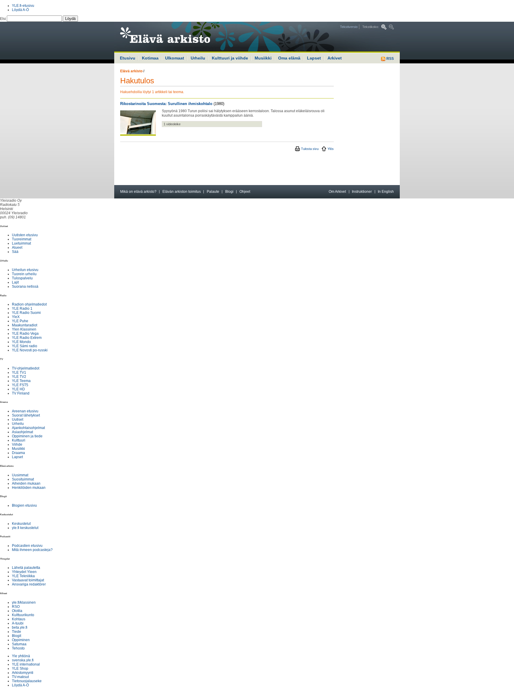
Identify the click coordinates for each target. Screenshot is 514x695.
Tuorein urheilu (24, 274)
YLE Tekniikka (23, 576)
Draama (18, 453)
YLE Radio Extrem (27, 338)
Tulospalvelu (22, 278)
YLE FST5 (20, 385)
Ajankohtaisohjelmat (28, 428)
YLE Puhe (20, 321)
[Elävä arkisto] (181, 36)
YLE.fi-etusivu (23, 6)
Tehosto (18, 648)
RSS (390, 59)
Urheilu (198, 58)
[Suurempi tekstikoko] (383, 26)
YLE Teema (21, 381)
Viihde (17, 444)
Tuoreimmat (21, 239)
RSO (16, 607)
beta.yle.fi (19, 627)
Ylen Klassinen (24, 329)
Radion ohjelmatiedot (29, 304)
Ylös (330, 149)
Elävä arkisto (131, 71)
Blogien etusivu (24, 505)
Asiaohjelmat (22, 432)
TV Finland (20, 393)
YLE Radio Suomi (26, 313)
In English (386, 192)
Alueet (17, 247)
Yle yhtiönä (21, 656)
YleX (16, 317)
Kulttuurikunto (23, 615)
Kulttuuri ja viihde (230, 58)
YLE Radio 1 (22, 308)
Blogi (229, 192)
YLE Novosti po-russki (30, 350)
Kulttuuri (18, 440)
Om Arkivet (337, 192)
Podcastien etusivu (27, 546)
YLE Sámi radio (24, 346)
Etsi (3, 19)
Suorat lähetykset (26, 415)
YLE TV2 (19, 377)
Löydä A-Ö (20, 10)
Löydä (70, 18)
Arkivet (334, 58)
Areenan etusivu (25, 411)
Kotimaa (150, 58)
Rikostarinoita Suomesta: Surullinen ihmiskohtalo (166, 103)
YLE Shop (20, 668)
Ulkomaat (174, 58)
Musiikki (263, 58)
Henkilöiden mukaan (29, 488)
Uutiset (17, 419)
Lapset (314, 58)
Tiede (16, 632)
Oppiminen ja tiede (27, 436)
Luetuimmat (21, 243)
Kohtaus (18, 619)
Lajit (15, 282)
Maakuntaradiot (24, 325)
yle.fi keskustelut (25, 528)
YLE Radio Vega (25, 333)
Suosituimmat (23, 479)
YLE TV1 (19, 372)
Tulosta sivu (310, 149)
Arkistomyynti (22, 673)
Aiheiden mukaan (26, 483)
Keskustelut (21, 524)
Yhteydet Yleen (24, 572)
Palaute (213, 192)
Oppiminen (21, 640)
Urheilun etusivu (25, 270)
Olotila (17, 611)
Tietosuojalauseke (27, 681)
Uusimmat (20, 475)
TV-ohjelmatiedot (25, 368)
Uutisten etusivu (25, 235)
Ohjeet (244, 192)
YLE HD (18, 389)
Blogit (16, 636)
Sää (15, 252)
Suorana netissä (25, 286)
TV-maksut (20, 677)
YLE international (26, 664)
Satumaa (19, 644)
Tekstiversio (349, 27)
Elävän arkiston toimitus (181, 192)
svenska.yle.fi (23, 660)
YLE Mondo (21, 342)
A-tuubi (17, 623)
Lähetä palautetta (26, 568)
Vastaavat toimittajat (28, 580)
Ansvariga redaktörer (29, 584)
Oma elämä (289, 58)
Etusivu (127, 58)
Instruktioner (362, 192)
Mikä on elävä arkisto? (138, 192)
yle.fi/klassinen (24, 602)
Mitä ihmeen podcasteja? (32, 550)
